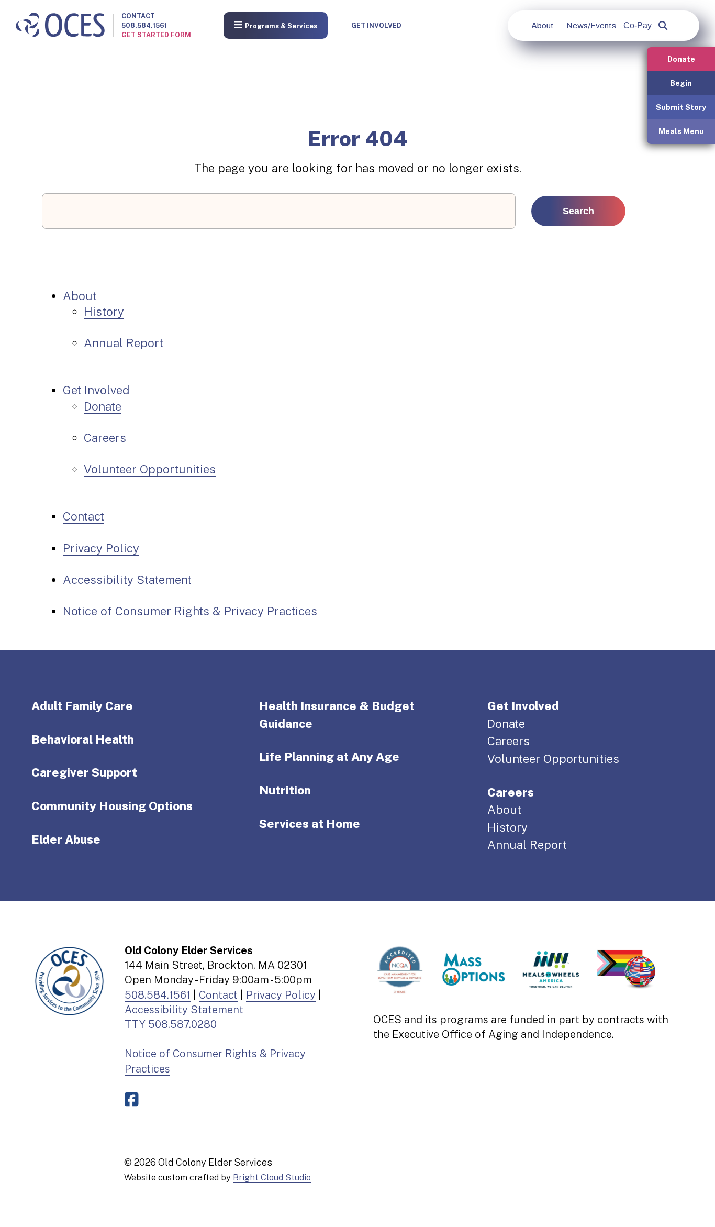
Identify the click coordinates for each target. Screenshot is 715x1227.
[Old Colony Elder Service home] (60, 25)
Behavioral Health (82, 739)
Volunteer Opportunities (150, 469)
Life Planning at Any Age (329, 757)
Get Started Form (156, 35)
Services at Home (309, 824)
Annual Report (123, 343)
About (542, 25)
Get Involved (376, 25)
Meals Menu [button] (681, 131)
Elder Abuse (65, 839)
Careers (105, 438)
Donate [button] (681, 58)
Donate (102, 406)
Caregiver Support (84, 772)
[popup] (663, 26)
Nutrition (285, 790)
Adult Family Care (82, 706)
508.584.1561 (144, 25)
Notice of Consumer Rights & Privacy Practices (190, 611)
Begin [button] (681, 83)
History (104, 311)
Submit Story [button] (681, 107)
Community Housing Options (112, 806)
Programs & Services (281, 26)
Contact (138, 16)
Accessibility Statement (127, 580)
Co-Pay (637, 25)
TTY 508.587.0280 (171, 1024)
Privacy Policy (101, 548)
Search (578, 211)
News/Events (591, 25)
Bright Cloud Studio (272, 1177)
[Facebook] (134, 1099)
